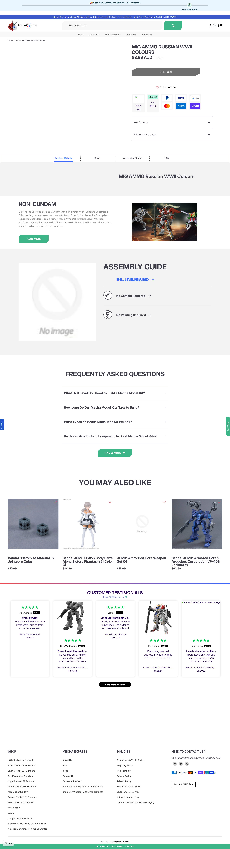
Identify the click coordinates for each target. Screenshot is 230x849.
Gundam (93, 34)
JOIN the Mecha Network (21, 760)
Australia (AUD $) (182, 784)
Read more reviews (115, 684)
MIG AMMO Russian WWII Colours (30, 41)
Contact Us (146, 34)
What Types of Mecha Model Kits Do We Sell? (98, 422)
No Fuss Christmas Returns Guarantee (27, 828)
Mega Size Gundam (18, 792)
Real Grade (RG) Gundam (21, 802)
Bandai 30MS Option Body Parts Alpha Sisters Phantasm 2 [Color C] (88, 561)
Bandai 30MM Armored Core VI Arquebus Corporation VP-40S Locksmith (196, 561)
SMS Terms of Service (128, 792)
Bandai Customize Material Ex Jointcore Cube (31, 559)
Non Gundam (112, 34)
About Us (131, 34)
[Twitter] (181, 764)
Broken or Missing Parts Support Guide (83, 786)
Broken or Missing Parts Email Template (83, 792)
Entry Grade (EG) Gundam (21, 770)
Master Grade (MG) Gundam (22, 786)
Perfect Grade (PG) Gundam (22, 797)
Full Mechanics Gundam (20, 776)
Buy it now (166, 81)
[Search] (173, 25)
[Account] (210, 25)
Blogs (65, 770)
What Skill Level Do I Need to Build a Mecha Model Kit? (104, 393)
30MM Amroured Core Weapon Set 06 (141, 559)
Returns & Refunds (145, 134)
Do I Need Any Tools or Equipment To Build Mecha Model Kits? (110, 436)
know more (113, 452)
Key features (141, 122)
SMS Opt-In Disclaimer (128, 786)
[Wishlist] (215, 25)
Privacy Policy (124, 781)
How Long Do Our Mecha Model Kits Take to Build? (101, 407)
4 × (153, 104)
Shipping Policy (125, 765)
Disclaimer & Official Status (131, 760)
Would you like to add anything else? (27, 823)
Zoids (11, 813)
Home (81, 34)
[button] (115, 846)
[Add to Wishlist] (55, 502)
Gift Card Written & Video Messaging (136, 802)
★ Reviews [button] (228, 426)
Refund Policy (124, 776)
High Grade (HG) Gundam (21, 781)
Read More (33, 238)
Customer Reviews (72, 781)
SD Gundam (14, 807)
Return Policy (124, 770)
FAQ (65, 765)
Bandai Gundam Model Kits (22, 765)
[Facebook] (175, 764)
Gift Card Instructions (128, 797)
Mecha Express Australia (118, 842)
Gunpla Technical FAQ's (20, 818)
